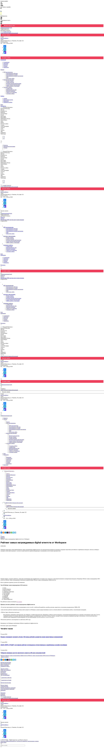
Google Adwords (10, 82)
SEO (7, 77)
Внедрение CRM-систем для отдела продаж (12, 219)
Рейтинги (3, 655)
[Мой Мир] (5, 532)
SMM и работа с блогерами (12, 86)
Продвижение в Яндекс (12, 73)
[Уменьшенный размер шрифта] (1, 2)
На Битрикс (3, 671)
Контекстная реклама (8, 79)
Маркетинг (6, 101)
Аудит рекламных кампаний (7, 689)
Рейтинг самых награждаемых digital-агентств (17, 655)
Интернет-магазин (10, 91)
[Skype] (13, 532)
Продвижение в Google (11, 74)
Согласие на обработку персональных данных (27, 741)
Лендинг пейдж (4, 668)
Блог (2, 104)
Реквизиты (6, 67)
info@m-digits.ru (4, 38)
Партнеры (5, 63)
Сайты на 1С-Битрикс (11, 92)
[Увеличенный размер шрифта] (2, 5)
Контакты (3, 106)
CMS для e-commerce (6, 670)
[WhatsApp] (11, 532)
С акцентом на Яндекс (6, 677)
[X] (7, 532)
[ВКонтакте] (3, 136)
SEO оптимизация (5, 675)
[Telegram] (3, 137)
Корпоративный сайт (11, 89)
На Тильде (3, 672)
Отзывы (5, 66)
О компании (6, 62)
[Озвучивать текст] (1, 22)
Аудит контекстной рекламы (13, 84)
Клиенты (5, 64)
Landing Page (9, 88)
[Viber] (9, 532)
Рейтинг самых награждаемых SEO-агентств (39, 655)
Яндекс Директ (10, 81)
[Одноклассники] (3, 532)
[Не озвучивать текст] (1, 23)
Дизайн (5, 98)
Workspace (52, 655)
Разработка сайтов (7, 102)
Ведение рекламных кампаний (8, 687)
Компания (3, 59)
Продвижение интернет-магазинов (14, 76)
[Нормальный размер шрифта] (1, 3)
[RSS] (1, 535)
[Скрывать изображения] (1, 19)
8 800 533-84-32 (7, 31)
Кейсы (2, 96)
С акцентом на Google (6, 680)
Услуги (2, 69)
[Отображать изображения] (1, 17)
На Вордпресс (4, 673)
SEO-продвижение (8, 72)
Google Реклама (4, 686)
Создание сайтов (7, 87)
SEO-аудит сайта (10, 78)
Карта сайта (3, 742)
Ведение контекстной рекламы (13, 83)
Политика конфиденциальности (8, 741)
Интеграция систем (8, 99)
